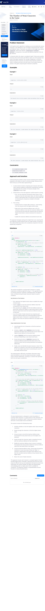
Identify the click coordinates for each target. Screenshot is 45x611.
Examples (3, 29)
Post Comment (40, 475)
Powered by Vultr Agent (39, 286)
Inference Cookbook (24, 7)
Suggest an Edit (4, 66)
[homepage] (4, 2)
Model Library (29, 7)
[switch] (7, 22)
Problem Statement (4, 27)
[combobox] (39, 478)
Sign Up (3, 55)
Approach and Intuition (4, 34)
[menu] (44, 2)
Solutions (3, 36)
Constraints (4, 31)
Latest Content (10, 7)
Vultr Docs (3, 6)
